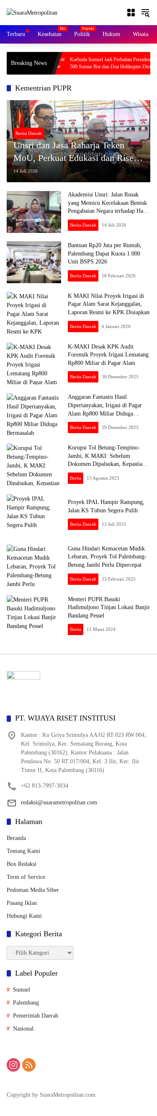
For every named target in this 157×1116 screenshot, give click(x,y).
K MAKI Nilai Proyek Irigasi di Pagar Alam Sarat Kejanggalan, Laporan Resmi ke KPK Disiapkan (108, 304)
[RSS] (29, 1065)
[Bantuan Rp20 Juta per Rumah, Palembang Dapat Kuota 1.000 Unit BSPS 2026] (34, 262)
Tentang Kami (23, 851)
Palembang (26, 1003)
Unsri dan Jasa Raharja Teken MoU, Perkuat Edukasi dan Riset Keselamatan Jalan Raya (74, 152)
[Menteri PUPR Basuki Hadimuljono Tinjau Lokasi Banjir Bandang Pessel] (34, 616)
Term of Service (26, 877)
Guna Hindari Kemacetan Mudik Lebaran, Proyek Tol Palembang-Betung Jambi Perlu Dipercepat (107, 556)
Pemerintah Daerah (35, 1016)
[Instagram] (13, 1065)
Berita (75, 477)
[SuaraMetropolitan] (32, 12)
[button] (145, 13)
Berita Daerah (28, 133)
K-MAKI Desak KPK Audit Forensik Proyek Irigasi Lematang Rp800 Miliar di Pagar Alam (108, 355)
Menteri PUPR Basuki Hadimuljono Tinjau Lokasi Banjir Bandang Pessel (109, 607)
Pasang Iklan (22, 903)
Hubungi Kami (24, 916)
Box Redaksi (21, 864)
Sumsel (21, 990)
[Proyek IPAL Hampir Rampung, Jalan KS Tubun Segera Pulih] (34, 515)
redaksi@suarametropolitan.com (59, 802)
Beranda (16, 838)
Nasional (23, 1029)
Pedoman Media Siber (33, 890)
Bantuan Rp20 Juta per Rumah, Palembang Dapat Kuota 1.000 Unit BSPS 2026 (105, 253)
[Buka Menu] (131, 13)
